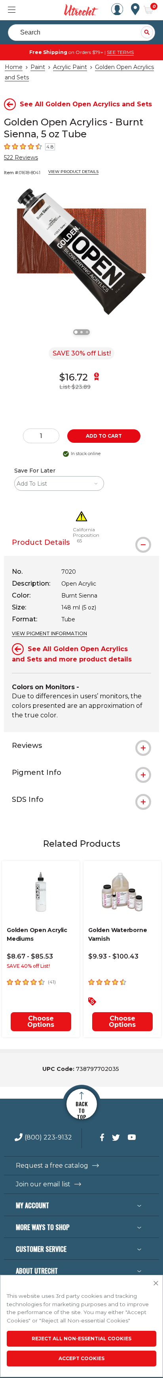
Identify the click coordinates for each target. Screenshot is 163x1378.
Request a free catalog (52, 1166)
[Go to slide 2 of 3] (81, 332)
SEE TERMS (120, 52)
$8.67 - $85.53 (30, 956)
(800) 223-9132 (48, 1137)
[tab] (81, 745)
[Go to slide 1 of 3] (76, 332)
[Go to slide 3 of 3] (87, 332)
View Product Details (73, 171)
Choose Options (40, 1021)
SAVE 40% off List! (28, 966)
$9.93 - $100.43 (113, 956)
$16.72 (73, 377)
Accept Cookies (81, 1358)
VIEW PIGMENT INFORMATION (49, 633)
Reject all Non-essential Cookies (81, 1338)
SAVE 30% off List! (82, 353)
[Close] (156, 1283)
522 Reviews (21, 157)
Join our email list (43, 1184)
